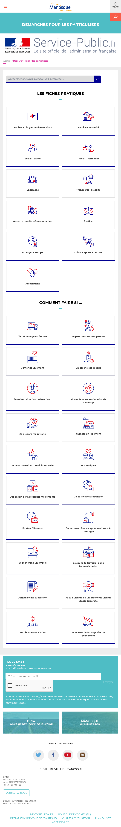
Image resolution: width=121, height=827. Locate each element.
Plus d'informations (15, 665)
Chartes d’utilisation (76, 818)
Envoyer (108, 682)
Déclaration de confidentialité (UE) (33, 818)
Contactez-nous (16, 793)
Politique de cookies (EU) (74, 814)
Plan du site (103, 818)
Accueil (7, 61)
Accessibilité (60, 822)
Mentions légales (41, 814)
